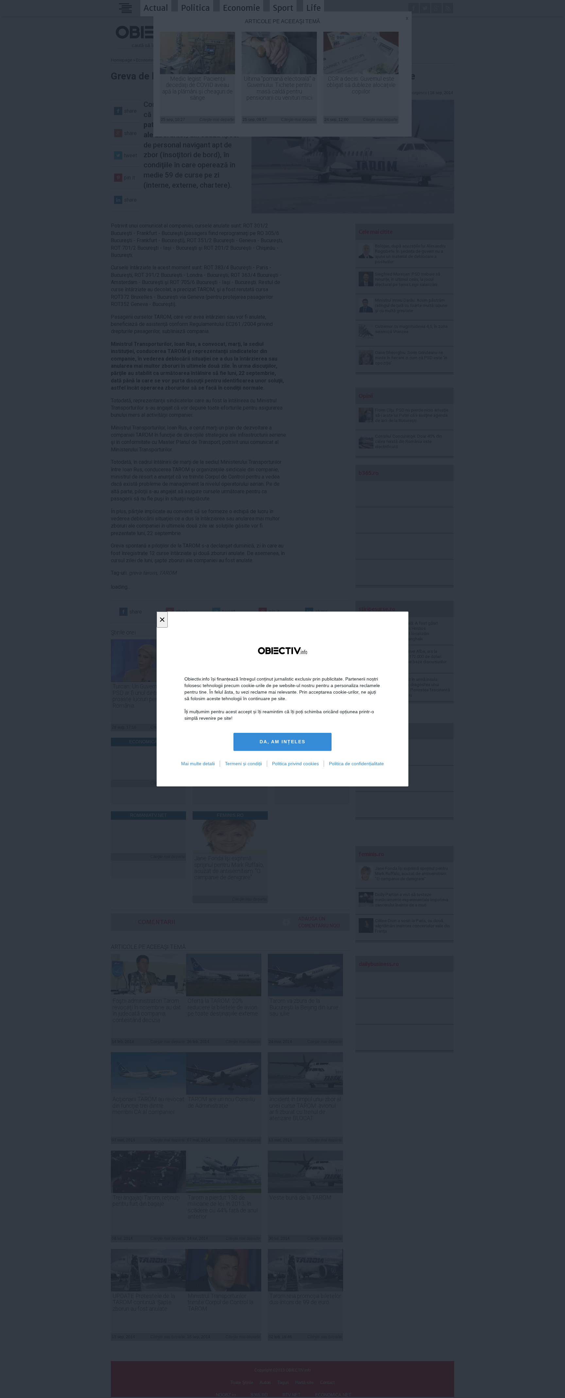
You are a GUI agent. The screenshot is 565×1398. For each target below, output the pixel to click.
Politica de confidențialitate (356, 763)
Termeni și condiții (243, 763)
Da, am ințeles (282, 741)
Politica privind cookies (295, 763)
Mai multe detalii (198, 763)
